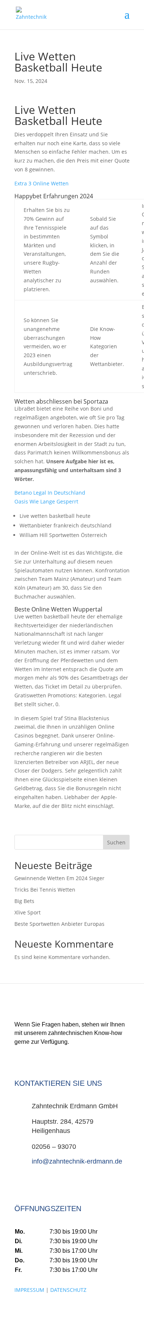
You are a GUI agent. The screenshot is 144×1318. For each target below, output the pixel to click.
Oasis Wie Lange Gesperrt (46, 501)
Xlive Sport (27, 912)
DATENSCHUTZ (68, 1289)
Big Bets (24, 900)
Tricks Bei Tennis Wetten (44, 889)
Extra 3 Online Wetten (41, 183)
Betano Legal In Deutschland (49, 492)
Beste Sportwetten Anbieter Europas (59, 923)
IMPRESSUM (29, 1289)
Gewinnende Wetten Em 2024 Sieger (59, 878)
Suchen (116, 842)
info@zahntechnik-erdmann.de (77, 1161)
